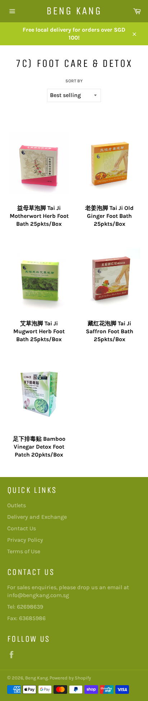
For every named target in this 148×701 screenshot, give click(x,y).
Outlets (16, 505)
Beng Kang (74, 10)
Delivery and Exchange (37, 516)
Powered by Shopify (70, 678)
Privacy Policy (25, 539)
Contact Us (21, 528)
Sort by (74, 80)
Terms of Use (23, 551)
